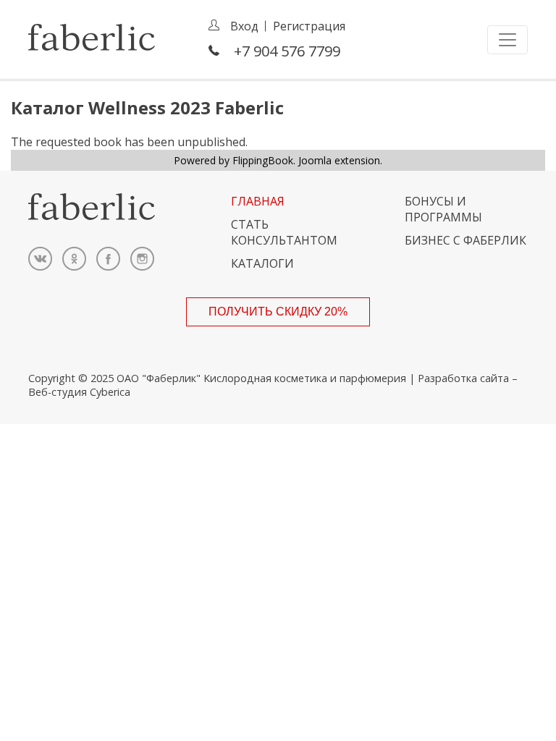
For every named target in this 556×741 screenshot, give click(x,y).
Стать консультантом (284, 232)
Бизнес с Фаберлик (465, 240)
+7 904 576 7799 (287, 51)
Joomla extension (339, 160)
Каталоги (262, 263)
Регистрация (309, 26)
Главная (258, 201)
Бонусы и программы (443, 209)
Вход (244, 26)
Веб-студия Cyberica (79, 392)
